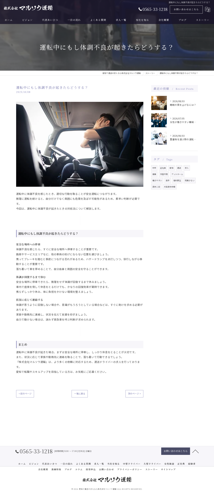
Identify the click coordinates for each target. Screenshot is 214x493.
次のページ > (134, 393)
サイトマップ (168, 469)
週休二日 (156, 186)
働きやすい (157, 180)
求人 (187, 167)
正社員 (163, 167)
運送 (179, 167)
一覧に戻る (79, 393)
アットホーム (177, 174)
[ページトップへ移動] (195, 451)
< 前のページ (25, 393)
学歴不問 (164, 174)
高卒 (168, 180)
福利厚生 (177, 180)
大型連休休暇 (169, 186)
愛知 (171, 167)
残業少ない (189, 180)
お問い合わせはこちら (186, 9)
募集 (154, 174)
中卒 (154, 167)
